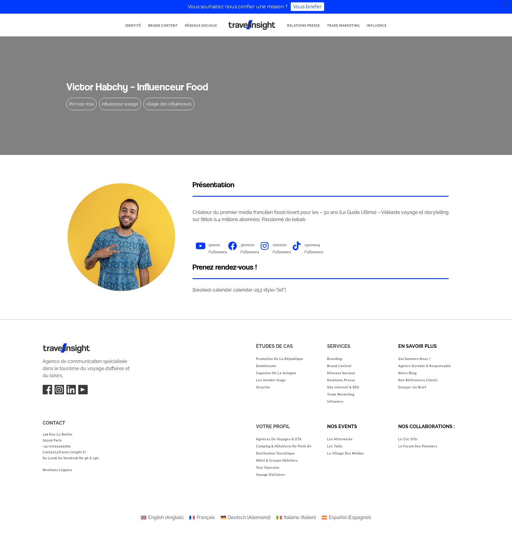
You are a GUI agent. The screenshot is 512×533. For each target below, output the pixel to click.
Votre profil (273, 426)
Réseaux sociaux (201, 25)
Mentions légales (57, 470)
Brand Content (163, 25)
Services (338, 346)
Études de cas (274, 346)
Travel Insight (57, 347)
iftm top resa (81, 104)
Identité (133, 25)
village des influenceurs (169, 104)
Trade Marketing (343, 25)
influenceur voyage (120, 104)
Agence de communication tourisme (243, 25)
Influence (377, 25)
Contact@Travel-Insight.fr (65, 452)
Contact (54, 423)
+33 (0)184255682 (57, 446)
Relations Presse (303, 25)
